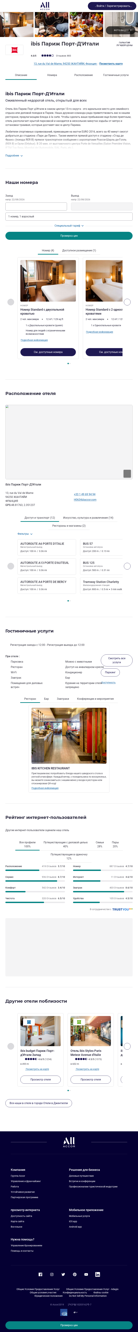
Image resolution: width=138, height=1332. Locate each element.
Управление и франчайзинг (26, 1181)
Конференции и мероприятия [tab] (95, 698)
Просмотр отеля (40, 1079)
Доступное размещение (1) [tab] (79, 250)
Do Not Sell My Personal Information (88, 1296)
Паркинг (110, 672)
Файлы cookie (100, 1292)
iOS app (73, 1221)
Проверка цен (69, 1325)
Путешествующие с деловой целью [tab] (66, 844)
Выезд (80, 197)
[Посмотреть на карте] (69, 442)
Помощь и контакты (22, 1250)
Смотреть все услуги (116, 660)
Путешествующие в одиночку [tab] (69, 856)
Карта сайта (17, 1221)
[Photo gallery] (69, 24)
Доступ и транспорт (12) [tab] (40, 517)
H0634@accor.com (85, 499)
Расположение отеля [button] (30, 393)
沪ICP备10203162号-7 (79, 1304)
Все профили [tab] (27, 844)
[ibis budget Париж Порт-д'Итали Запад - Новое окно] (40, 1031)
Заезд (15, 197)
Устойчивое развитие (23, 1192)
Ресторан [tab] (30, 698)
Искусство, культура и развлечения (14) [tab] (88, 517)
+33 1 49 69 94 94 (84, 494)
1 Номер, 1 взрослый (21, 216)
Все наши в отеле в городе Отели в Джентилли (39, 1103)
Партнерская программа (24, 1197)
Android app (75, 1226)
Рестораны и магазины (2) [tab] (69, 525)
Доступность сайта (21, 1216)
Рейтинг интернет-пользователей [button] (45, 817)
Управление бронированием (26, 1245)
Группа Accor (18, 1176)
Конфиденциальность (75, 1292)
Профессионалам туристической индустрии (93, 1186)
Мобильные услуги (79, 1216)
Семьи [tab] (100, 844)
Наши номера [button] (21, 182)
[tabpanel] (69, 312)
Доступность (108, 682)
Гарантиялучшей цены (124, 44)
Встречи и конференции (82, 1181)
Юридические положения (48, 1296)
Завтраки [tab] (63, 698)
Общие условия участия (43, 1292)
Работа (15, 1186)
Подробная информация (45, 788)
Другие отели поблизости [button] (36, 1001)
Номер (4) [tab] (48, 250)
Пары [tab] (115, 844)
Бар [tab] (46, 698)
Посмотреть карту (111, 63)
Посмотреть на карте (37, 1069)
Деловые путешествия (81, 1176)
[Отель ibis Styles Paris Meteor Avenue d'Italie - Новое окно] (91, 1031)
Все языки (16, 1226)
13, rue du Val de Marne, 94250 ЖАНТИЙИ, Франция (65, 63)
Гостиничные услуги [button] (29, 631)
